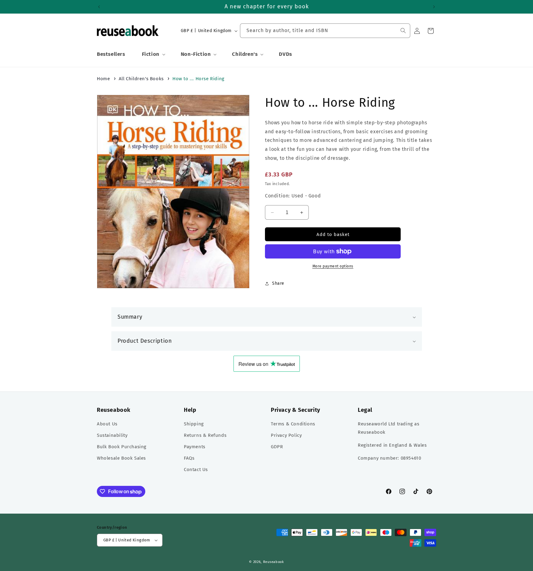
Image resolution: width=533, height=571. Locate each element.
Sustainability (112, 435)
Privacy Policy (286, 435)
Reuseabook (273, 562)
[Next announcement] (434, 7)
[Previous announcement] (99, 7)
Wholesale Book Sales (121, 458)
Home (103, 78)
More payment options (332, 266)
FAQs (189, 458)
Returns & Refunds (205, 435)
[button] (153, 54)
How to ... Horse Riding (198, 78)
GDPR (277, 446)
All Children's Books (141, 78)
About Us (107, 424)
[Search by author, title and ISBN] (403, 30)
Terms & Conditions (293, 424)
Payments (194, 446)
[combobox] (325, 31)
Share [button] (278, 283)
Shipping (194, 424)
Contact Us (196, 469)
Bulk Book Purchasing (122, 446)
